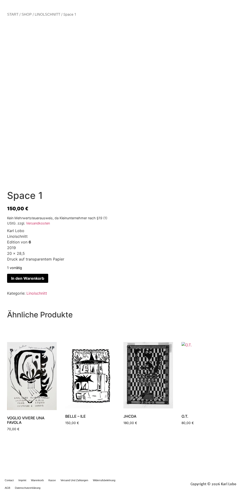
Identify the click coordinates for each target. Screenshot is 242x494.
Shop (27, 14)
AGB (7, 487)
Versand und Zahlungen (74, 480)
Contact (9, 480)
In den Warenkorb (27, 278)
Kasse (52, 480)
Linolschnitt (47, 14)
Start (12, 14)
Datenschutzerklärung (27, 487)
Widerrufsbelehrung (104, 480)
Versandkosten (38, 223)
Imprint (22, 480)
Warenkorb (37, 480)
